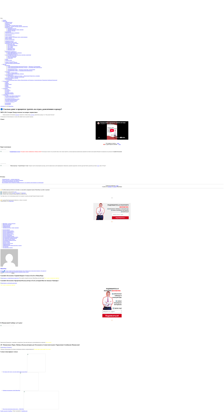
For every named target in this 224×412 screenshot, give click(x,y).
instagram (7, 83)
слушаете (115, 186)
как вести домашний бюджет (8, 231)
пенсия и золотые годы (9, 39)
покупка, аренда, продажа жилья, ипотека (13, 25)
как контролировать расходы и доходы (10, 237)
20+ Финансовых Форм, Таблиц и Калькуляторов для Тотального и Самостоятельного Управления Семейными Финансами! (32, 80)
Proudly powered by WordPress (6, 410)
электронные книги (9, 74)
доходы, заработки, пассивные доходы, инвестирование (16, 37)
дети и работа (10, 47)
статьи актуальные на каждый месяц (12, 63)
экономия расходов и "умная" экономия (11, 227)
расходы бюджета (6, 241)
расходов (17, 114)
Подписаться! (112, 315)
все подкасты (7, 90)
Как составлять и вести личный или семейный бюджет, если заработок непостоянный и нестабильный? (23, 182)
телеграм (18, 192)
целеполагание (8, 31)
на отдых (32, 114)
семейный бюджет (8, 22)
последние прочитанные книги (11, 100)
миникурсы (7, 71)
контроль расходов (9, 27)
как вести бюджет (6, 229)
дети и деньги (10, 46)
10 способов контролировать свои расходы (10, 181)
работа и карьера (8, 38)
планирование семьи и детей (11, 42)
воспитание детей (11, 44)
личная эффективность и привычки (14, 52)
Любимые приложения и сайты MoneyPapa (11, 390)
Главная (4, 20)
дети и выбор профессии (12, 45)
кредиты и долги (8, 23)
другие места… (8, 87)
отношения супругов (9, 41)
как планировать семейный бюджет (10, 238)
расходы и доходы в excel (8, 243)
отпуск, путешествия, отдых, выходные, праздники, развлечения (18, 54)
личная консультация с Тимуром (11, 78)
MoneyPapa (11, 106)
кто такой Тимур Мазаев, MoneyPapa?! (12, 95)
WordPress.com (24, 410)
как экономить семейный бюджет (9, 240)
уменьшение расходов (11, 28)
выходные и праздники (12, 55)
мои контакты (8, 104)
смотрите (110, 186)
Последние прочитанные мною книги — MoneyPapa (13, 408)
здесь (118, 143)
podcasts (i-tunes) (8, 84)
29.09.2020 (2, 106)
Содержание (5, 88)
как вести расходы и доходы (8, 233)
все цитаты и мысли (9, 92)
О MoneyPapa (5, 94)
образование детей (11, 49)
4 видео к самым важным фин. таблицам (15, 73)
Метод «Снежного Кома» (12, 72)
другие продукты (8, 79)
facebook (7, 86)
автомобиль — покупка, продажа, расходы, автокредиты (16, 26)
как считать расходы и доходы (9, 239)
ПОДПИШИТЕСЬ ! (120, 217)
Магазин (4, 64)
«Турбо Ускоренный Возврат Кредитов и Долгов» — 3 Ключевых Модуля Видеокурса (24, 67)
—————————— (9, 33)
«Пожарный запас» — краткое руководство (10, 179)
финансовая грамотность (12, 53)
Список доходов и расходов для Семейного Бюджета (12, 180)
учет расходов (5, 246)
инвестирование (8, 34)
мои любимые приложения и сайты (12, 99)
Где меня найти (6, 81)
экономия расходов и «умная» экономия (15, 29)
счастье (6, 59)
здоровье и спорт (8, 60)
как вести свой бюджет (7, 234)
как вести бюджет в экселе (8, 230)
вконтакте (24, 192)
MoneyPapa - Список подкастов (9, 223)
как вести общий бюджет (8, 232)
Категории (5, 21)
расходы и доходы (6, 242)
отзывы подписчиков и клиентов (11, 96)
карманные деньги (11, 48)
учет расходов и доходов (8, 247)
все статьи (7, 89)
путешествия (10, 58)
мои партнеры (8, 103)
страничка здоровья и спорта (11, 101)
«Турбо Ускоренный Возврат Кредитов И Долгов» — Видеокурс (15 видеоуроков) (23, 66)
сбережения (7, 24)
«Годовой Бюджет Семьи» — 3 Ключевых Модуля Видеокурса (19, 70)
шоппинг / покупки (11, 30)
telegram (6, 85)
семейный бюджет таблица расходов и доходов (12, 245)
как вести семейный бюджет (8, 236)
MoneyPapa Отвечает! (9, 93)
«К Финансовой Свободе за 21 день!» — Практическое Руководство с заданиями (23, 75)
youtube (6, 82)
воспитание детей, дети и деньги (11, 43)
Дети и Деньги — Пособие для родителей (15, 76)
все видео (7, 91)
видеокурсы (7, 65)
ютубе (13, 192)
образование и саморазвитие (11, 51)
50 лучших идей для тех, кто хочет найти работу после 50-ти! (15, 371)
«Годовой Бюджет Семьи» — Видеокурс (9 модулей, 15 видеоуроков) (21, 69)
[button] (117, 206)
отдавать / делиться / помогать (11, 62)
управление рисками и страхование (12, 32)
